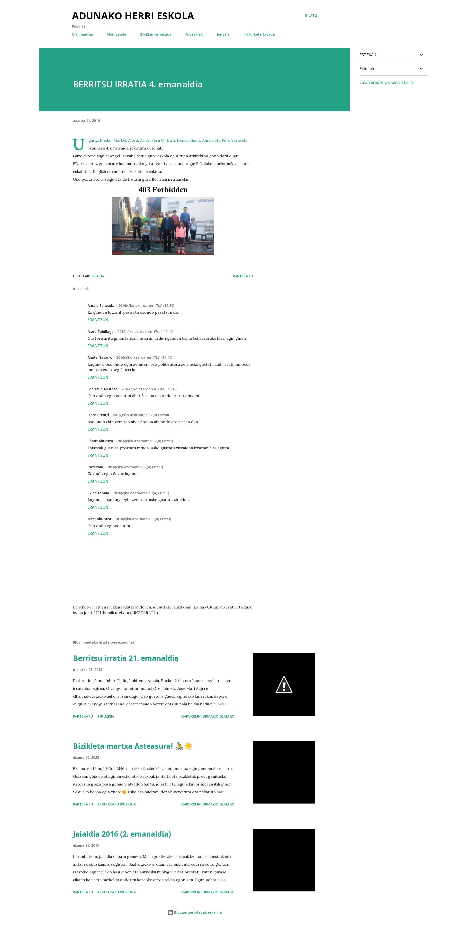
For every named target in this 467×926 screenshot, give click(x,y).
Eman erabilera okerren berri (386, 82)
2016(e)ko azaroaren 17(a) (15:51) (145, 441)
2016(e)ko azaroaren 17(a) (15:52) (135, 467)
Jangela (223, 34)
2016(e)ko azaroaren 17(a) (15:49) (149, 389)
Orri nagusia (82, 34)
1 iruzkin (105, 716)
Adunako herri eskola (133, 15)
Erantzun (98, 319)
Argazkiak (194, 34)
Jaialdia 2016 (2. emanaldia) (122, 834)
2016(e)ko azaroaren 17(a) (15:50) (141, 414)
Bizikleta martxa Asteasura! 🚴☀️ (133, 746)
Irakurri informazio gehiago (207, 716)
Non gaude (116, 34)
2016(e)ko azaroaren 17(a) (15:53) (141, 493)
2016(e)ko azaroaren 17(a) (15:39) (146, 305)
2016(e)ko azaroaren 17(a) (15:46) (145, 331)
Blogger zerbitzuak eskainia (197, 912)
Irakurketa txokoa (259, 34)
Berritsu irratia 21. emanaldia (126, 658)
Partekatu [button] (243, 276)
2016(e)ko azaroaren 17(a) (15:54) (143, 518)
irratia (97, 276)
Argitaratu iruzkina (116, 804)
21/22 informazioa (155, 34)
